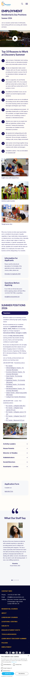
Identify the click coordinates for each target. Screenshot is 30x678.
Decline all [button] (22, 673)
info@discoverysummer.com (15, 597)
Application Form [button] (9, 491)
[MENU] (26, 4)
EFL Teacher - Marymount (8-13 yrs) (15, 420)
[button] (15, 38)
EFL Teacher (9, 365)
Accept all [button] (8, 673)
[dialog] (15, 666)
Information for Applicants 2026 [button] (12, 274)
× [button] (28, 655)
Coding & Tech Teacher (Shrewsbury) (16, 396)
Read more (14, 662)
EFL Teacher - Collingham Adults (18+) (15, 405)
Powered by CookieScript (7, 676)
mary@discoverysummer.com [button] (12, 296)
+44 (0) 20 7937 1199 (13, 594)
